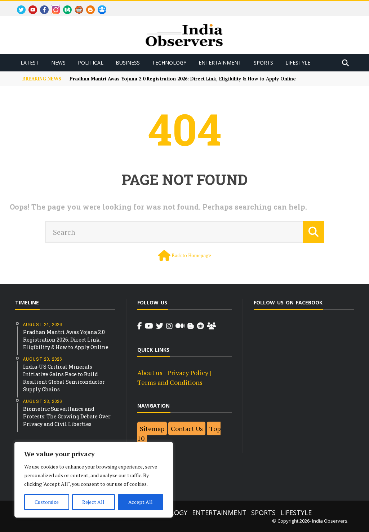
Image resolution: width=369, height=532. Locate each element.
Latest (30, 62)
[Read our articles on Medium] (179, 326)
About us (150, 372)
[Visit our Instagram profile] (169, 326)
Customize (47, 501)
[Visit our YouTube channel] (149, 326)
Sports (263, 62)
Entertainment (220, 62)
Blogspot (87, 5)
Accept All (140, 501)
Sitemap (152, 428)
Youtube (29, 5)
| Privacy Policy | (187, 372)
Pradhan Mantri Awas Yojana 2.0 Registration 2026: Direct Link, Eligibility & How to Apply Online (183, 78)
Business (128, 62)
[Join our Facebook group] (211, 326)
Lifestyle (297, 62)
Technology (169, 62)
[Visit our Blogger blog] (190, 326)
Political (90, 62)
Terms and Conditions (170, 382)
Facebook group (100, 5)
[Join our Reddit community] (200, 326)
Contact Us (187, 428)
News (58, 62)
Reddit (76, 5)
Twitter (18, 5)
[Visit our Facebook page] (139, 326)
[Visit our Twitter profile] (159, 326)
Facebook (41, 5)
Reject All (93, 501)
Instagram (53, 5)
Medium (64, 5)
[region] (93, 480)
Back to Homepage (191, 255)
